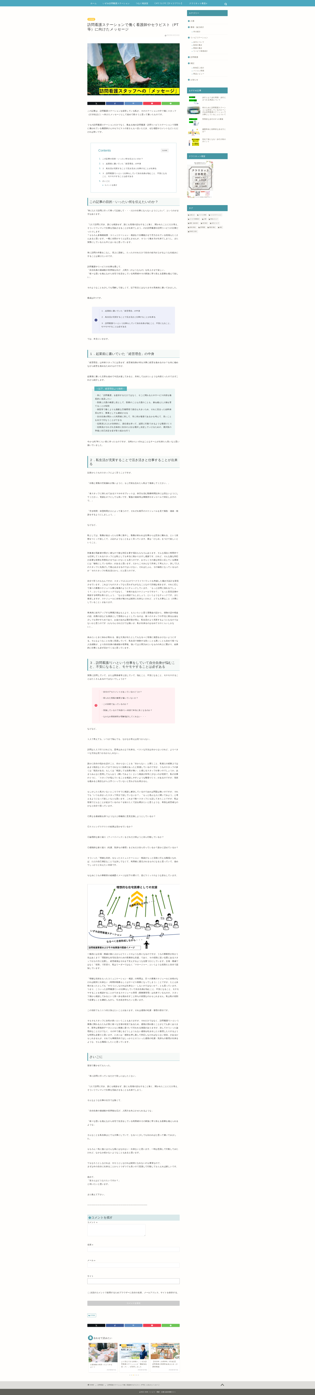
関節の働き (197, 48)
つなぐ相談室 (142, 3)
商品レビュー (198, 74)
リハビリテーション (199, 37)
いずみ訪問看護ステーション (116, 3)
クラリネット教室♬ (198, 3)
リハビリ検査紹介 (200, 51)
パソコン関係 (198, 71)
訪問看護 (91, 19)
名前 (90, 1245)
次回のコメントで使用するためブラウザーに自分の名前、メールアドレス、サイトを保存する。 (134, 1293)
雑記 (192, 63)
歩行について (198, 42)
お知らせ (194, 80)
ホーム (93, 3)
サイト (90, 1276)
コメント (92, 1222)
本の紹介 (197, 32)
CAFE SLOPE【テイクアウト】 (168, 3)
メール (91, 1260)
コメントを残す (110, 185)
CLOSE (164, 150)
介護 (192, 21)
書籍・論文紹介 (197, 27)
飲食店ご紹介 (198, 68)
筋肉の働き (197, 45)
